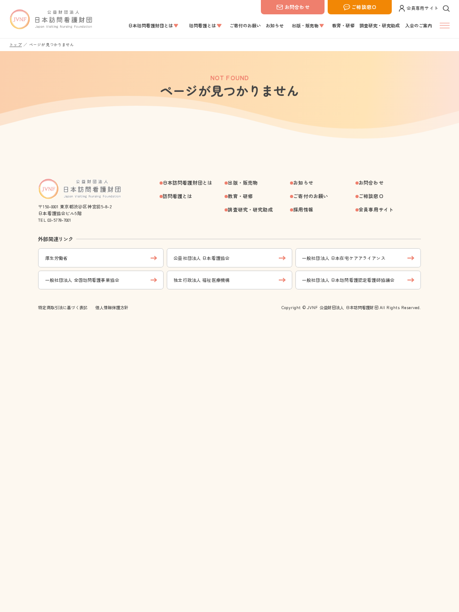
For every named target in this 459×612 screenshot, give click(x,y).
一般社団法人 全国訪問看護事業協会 (82, 279)
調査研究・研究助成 (250, 209)
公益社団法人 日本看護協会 (201, 257)
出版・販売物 (243, 182)
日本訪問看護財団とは (187, 182)
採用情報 (303, 209)
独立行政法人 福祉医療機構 (201, 279)
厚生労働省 (56, 257)
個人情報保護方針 (111, 307)
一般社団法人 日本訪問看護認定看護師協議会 (348, 279)
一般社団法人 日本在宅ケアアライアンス (343, 257)
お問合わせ (297, 7)
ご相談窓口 (364, 7)
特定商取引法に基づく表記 (62, 307)
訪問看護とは (178, 196)
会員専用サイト (422, 7)
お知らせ (303, 182)
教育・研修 (240, 196)
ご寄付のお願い (310, 196)
